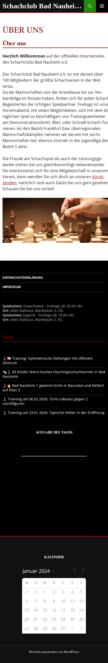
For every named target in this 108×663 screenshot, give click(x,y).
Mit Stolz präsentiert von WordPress (54, 652)
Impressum (12, 287)
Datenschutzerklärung (23, 277)
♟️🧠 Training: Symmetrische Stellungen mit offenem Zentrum (48, 360)
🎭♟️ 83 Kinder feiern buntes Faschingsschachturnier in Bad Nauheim (54, 374)
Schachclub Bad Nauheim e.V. (43, 6)
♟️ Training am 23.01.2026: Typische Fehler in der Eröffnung (53, 412)
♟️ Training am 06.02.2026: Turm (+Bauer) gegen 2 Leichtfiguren (45, 401)
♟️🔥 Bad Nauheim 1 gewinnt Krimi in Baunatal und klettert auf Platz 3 (53, 387)
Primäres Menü (102, 6)
